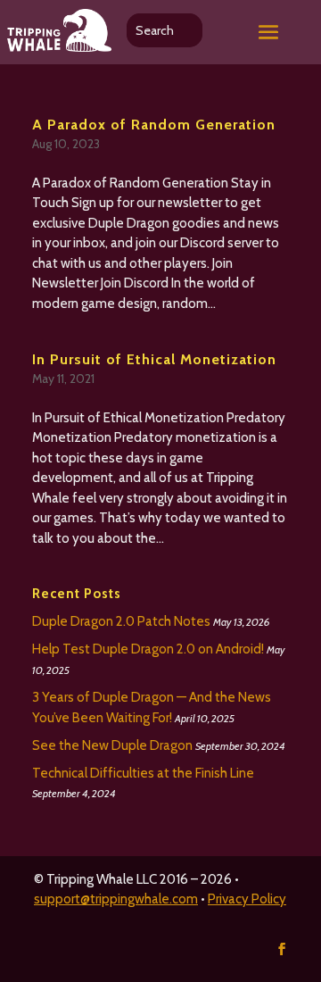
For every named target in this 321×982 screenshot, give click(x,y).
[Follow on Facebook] (281, 948)
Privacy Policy (247, 899)
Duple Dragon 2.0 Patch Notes (121, 621)
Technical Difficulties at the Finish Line (143, 773)
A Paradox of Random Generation (154, 124)
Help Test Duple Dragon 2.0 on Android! (148, 649)
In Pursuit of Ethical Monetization (154, 359)
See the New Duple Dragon (112, 745)
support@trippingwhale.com (116, 899)
